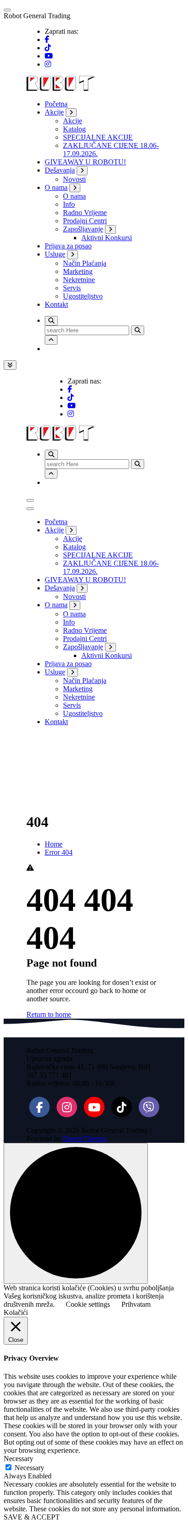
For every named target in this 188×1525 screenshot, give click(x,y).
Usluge (55, 254)
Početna (56, 104)
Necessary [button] (18, 1458)
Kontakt (56, 304)
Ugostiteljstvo (83, 296)
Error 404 (59, 852)
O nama (56, 187)
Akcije (54, 112)
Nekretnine (79, 280)
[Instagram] (67, 1107)
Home (54, 844)
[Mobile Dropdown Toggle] (71, 112)
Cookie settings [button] (88, 1304)
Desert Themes (84, 1138)
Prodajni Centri (85, 221)
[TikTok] (121, 1107)
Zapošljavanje (83, 229)
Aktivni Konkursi (106, 238)
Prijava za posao (68, 246)
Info (69, 204)
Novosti (74, 179)
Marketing (78, 271)
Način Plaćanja (84, 263)
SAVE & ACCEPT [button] (32, 1517)
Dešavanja (60, 170)
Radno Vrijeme (85, 212)
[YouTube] (94, 1107)
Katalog (74, 129)
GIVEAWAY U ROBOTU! (85, 162)
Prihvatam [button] (136, 1304)
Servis (72, 288)
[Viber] (149, 1107)
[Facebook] (39, 1107)
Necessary (29, 1468)
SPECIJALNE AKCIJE (98, 137)
